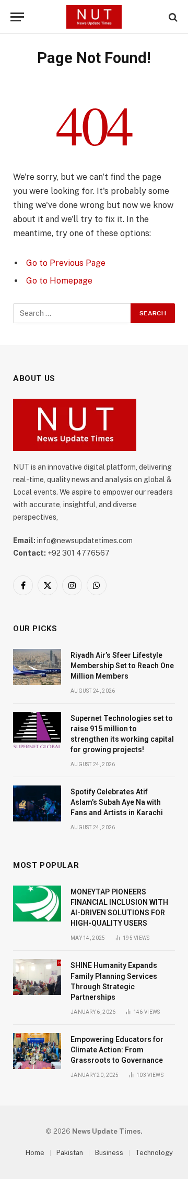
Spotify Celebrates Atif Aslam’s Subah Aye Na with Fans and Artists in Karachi (116, 802)
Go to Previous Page (65, 263)
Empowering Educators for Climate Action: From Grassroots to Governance (116, 1049)
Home (35, 1153)
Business (109, 1153)
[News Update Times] (94, 17)
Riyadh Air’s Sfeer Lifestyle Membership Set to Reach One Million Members (122, 665)
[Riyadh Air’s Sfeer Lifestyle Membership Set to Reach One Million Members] (37, 667)
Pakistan (69, 1153)
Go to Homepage (59, 281)
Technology (154, 1153)
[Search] (172, 17)
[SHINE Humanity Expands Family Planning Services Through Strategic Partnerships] (37, 977)
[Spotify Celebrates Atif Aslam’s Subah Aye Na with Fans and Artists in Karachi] (37, 803)
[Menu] (17, 17)
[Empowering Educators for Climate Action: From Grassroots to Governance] (37, 1051)
